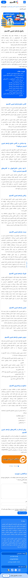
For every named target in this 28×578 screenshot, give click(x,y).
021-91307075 (14, 556)
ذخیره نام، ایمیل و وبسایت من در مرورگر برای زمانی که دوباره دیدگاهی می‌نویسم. (14, 510)
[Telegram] (16, 570)
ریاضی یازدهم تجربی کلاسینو (16, 83)
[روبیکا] (8, 570)
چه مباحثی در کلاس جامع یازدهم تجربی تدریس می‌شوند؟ (13, 76)
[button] (24, 2)
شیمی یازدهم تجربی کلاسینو (16, 88)
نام (26, 501)
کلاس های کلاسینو (11, 6)
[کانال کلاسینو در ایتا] (12, 570)
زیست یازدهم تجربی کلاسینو (16, 84)
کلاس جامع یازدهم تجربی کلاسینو (15, 73)
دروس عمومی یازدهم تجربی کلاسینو (14, 90)
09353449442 (14, 559)
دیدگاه (25, 482)
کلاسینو (17, 6)
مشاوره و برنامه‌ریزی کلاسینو (16, 92)
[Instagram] (19, 570)
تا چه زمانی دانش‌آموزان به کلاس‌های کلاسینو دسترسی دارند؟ (13, 80)
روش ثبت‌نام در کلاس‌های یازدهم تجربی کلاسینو (13, 94)
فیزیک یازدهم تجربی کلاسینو (16, 86)
